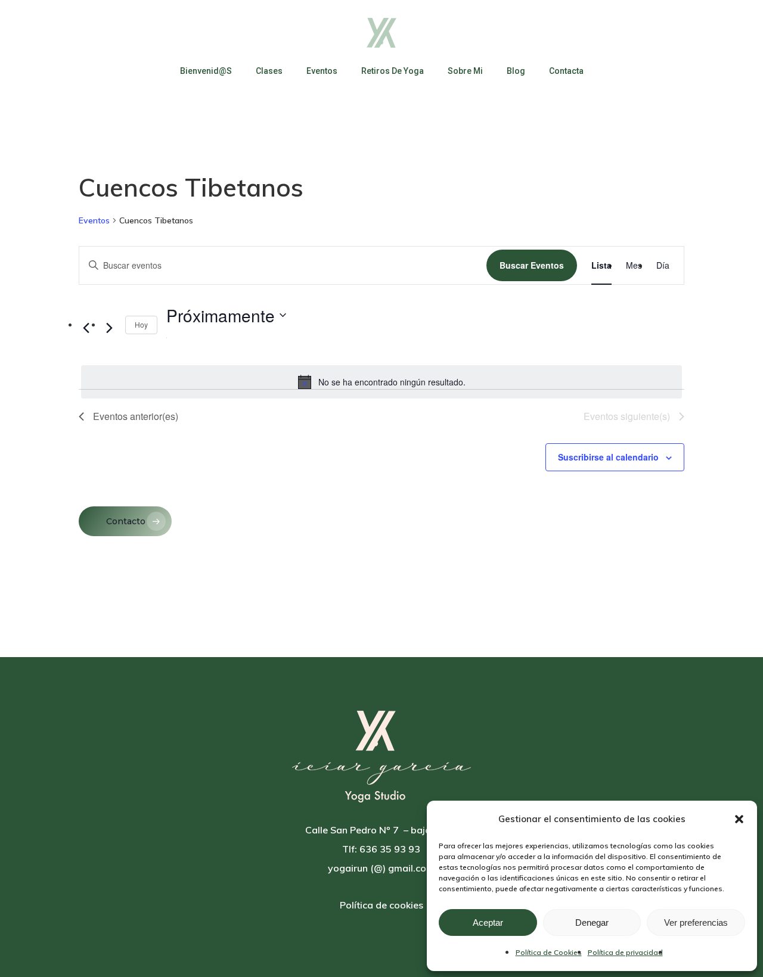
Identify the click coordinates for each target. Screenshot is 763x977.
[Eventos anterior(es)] (86, 328)
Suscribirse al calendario (608, 457)
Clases (269, 71)
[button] (739, 819)
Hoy (141, 324)
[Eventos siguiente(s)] (109, 328)
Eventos (321, 71)
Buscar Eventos (532, 265)
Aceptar (488, 922)
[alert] (381, 382)
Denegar (592, 922)
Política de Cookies (549, 952)
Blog (516, 71)
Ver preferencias (696, 922)
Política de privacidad (625, 952)
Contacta (566, 71)
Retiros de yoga (392, 71)
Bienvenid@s (206, 71)
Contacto (125, 521)
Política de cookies (381, 905)
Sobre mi (465, 71)
